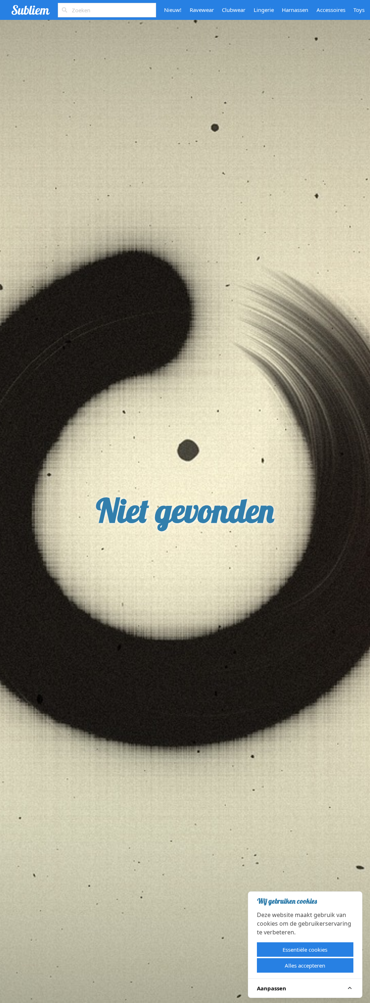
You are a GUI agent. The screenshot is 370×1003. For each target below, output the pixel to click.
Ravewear (202, 9)
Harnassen (295, 9)
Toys (359, 9)
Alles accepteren (305, 965)
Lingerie (264, 9)
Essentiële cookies (305, 949)
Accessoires (331, 9)
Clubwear (233, 9)
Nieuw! (172, 9)
